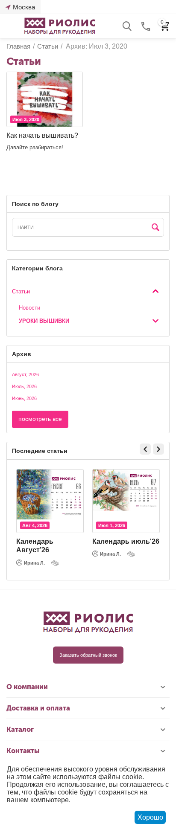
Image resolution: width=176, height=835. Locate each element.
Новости (29, 307)
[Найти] (155, 227)
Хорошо (150, 817)
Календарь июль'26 (125, 541)
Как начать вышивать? (42, 135)
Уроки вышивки (44, 321)
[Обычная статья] (56, 563)
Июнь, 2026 (24, 398)
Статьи (21, 291)
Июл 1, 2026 (111, 525)
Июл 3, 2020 (25, 119)
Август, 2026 (25, 374)
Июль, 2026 (24, 386)
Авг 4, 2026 (34, 525)
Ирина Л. (34, 562)
